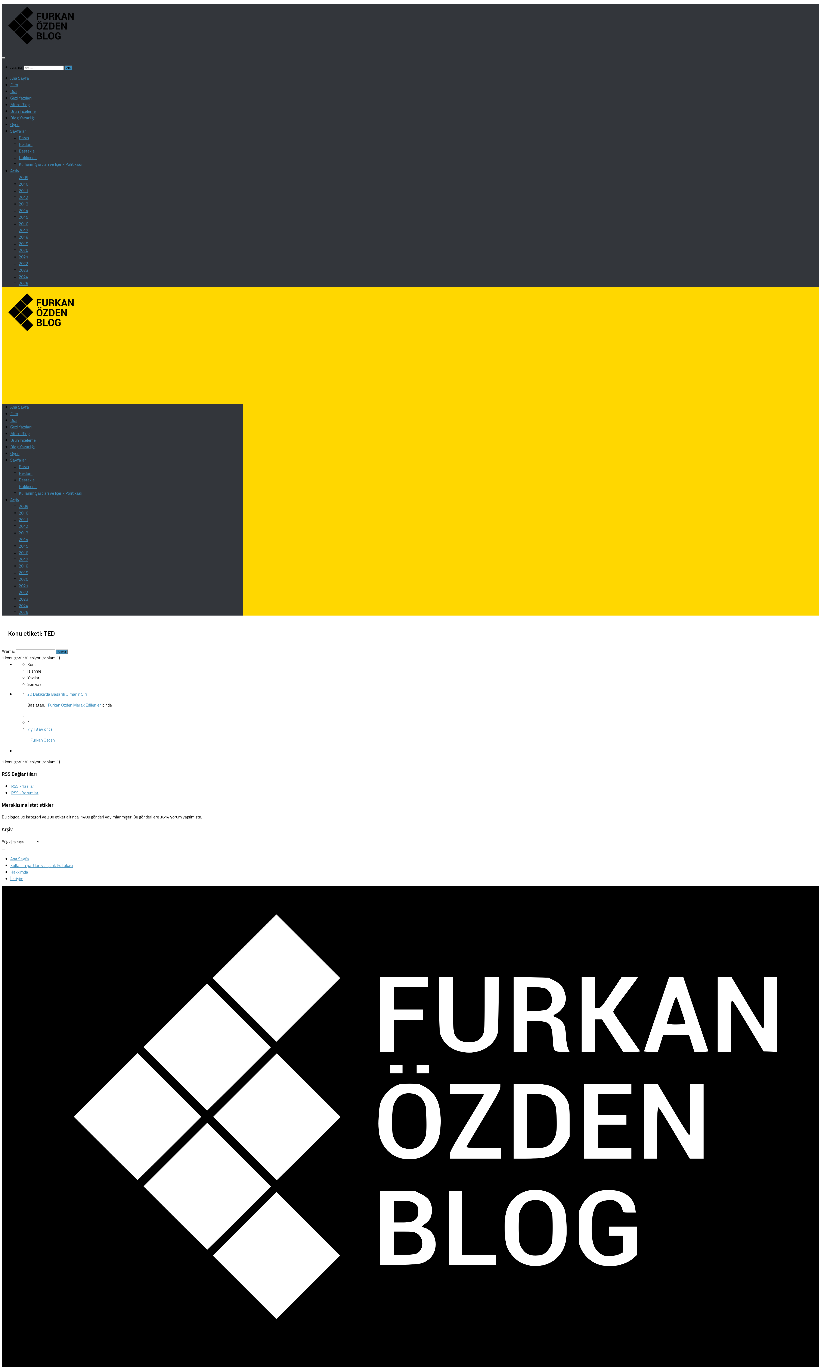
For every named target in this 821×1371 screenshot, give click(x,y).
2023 (23, 270)
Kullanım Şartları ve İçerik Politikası (50, 164)
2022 (23, 263)
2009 (23, 177)
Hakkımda (28, 157)
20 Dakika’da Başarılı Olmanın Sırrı (57, 694)
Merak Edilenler (87, 705)
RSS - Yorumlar (24, 792)
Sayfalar (18, 131)
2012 (23, 197)
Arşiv (14, 170)
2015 (23, 217)
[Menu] (3, 58)
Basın (24, 137)
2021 (23, 257)
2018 (23, 237)
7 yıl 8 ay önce (40, 729)
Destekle (27, 151)
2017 (23, 230)
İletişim (16, 878)
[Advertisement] (122, 369)
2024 (23, 276)
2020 (23, 250)
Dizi (13, 91)
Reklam (25, 144)
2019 (23, 243)
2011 (23, 190)
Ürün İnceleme (23, 111)
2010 (23, 184)
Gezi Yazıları (21, 98)
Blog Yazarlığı (22, 117)
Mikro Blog (20, 104)
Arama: (8, 651)
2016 (23, 223)
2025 (23, 283)
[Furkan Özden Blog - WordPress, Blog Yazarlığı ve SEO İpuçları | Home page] (40, 45)
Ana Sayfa (19, 78)
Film (14, 84)
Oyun (14, 124)
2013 (23, 204)
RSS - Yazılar (22, 786)
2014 (23, 210)
